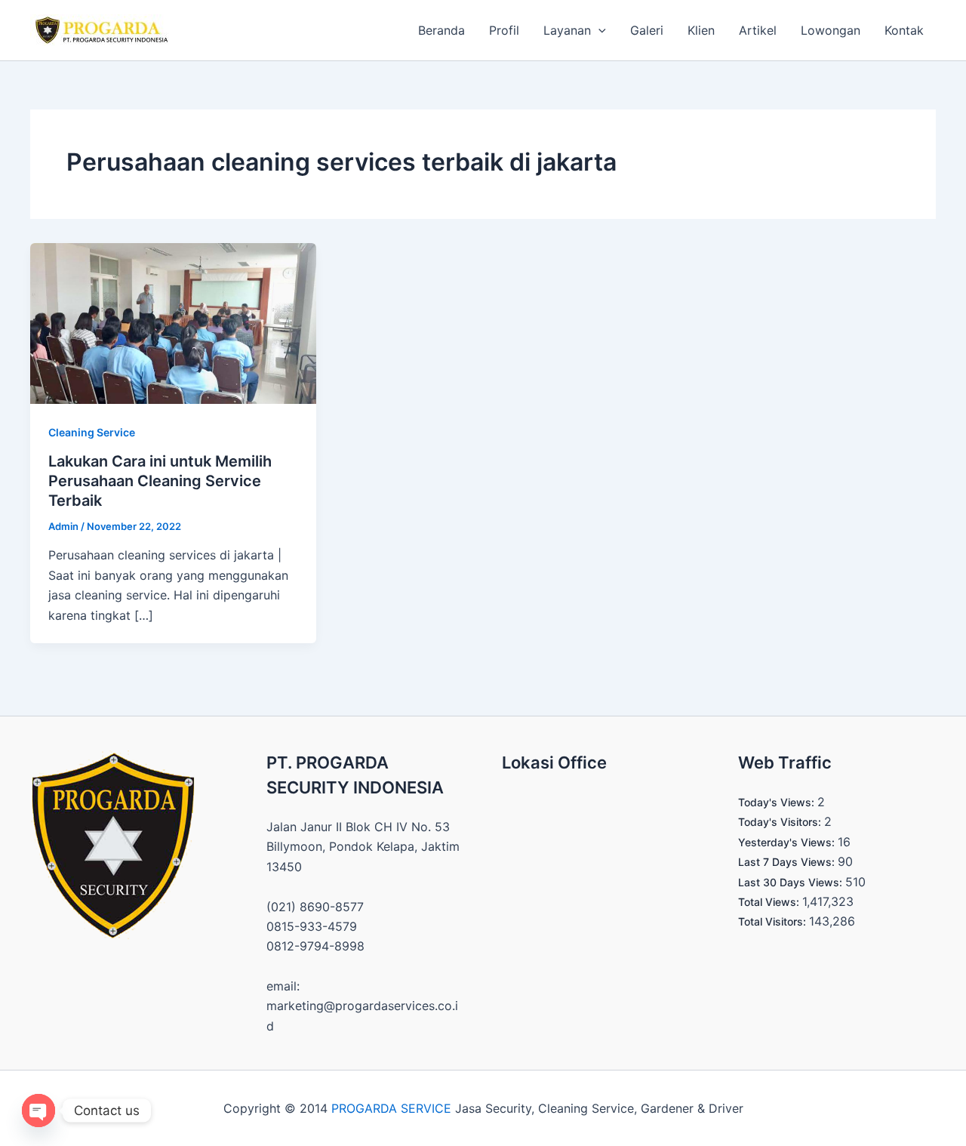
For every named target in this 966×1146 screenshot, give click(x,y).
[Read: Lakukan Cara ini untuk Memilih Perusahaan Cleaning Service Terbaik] (173, 322)
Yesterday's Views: (788, 842)
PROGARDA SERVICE (391, 1108)
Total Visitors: (773, 921)
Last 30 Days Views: (791, 882)
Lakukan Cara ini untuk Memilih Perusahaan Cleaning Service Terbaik (160, 481)
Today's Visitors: (781, 821)
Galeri (646, 30)
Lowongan (830, 30)
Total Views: (770, 901)
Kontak (904, 30)
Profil (504, 30)
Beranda (441, 30)
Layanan (567, 30)
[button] (598, 30)
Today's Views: (777, 802)
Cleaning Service (91, 432)
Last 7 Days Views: (788, 861)
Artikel (758, 30)
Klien (701, 30)
